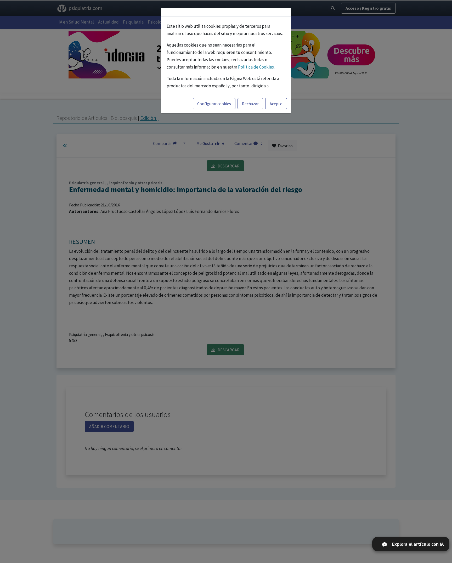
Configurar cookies (214, 103)
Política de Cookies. (256, 67)
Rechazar (250, 103)
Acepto (276, 103)
